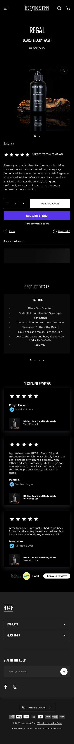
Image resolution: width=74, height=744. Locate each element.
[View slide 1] (30, 360)
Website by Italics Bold (49, 723)
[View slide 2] (35, 360)
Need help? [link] (64, 231)
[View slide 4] (43, 360)
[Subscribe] (64, 671)
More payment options (37, 223)
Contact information (52, 728)
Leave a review (57, 576)
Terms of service (34, 728)
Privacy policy (18, 728)
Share (12, 231)
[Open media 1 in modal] (64, 70)
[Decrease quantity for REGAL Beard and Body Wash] (7, 203)
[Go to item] (35, 136)
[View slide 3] (39, 360)
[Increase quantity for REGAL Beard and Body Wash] (23, 203)
